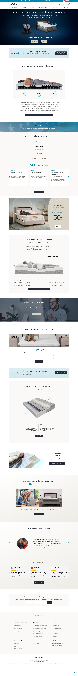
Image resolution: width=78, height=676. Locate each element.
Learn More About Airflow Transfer (57, 463)
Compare (39, 435)
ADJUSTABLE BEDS (43, 7)
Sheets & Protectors (18, 631)
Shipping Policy (56, 633)
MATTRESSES (14, 7)
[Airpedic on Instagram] (39, 657)
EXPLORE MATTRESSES (36, 319)
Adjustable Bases (18, 628)
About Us (35, 635)
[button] (10, 1)
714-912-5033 (59, 645)
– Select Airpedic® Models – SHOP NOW (35, 0)
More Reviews (39, 582)
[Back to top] (74, 672)
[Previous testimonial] (10, 542)
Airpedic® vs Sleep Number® (39, 630)
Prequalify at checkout (61, 53)
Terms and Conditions (58, 635)
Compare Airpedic (37, 636)
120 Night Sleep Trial (57, 628)
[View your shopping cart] (68, 4)
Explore (34, 41)
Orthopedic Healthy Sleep (39, 631)
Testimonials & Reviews (38, 633)
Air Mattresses (17, 625)
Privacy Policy (56, 631)
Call (44, 41)
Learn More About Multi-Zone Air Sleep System (39, 115)
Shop (57, 226)
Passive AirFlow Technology (39, 628)
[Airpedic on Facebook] (36, 657)
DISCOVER (66, 7)
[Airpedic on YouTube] (42, 657)
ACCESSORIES (55, 7)
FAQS (54, 630)
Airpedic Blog (56, 625)
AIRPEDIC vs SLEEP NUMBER (28, 7)
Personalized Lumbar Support (40, 625)
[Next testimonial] (68, 542)
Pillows (15, 630)
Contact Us (55, 636)
